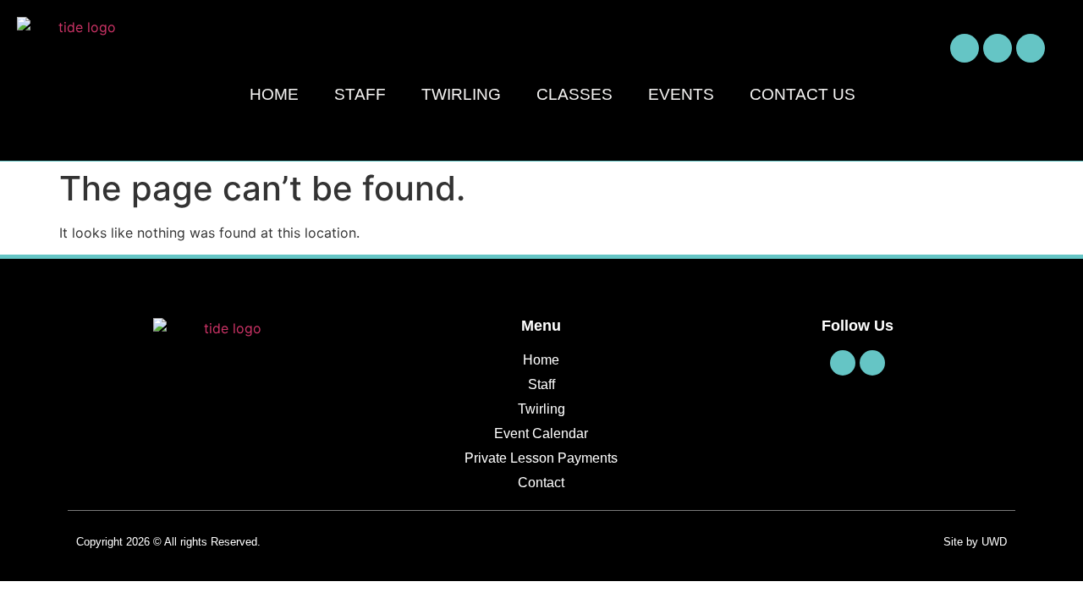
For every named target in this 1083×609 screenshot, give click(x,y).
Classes (574, 94)
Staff (360, 94)
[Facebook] (964, 48)
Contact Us (802, 94)
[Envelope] (1030, 48)
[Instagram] (997, 48)
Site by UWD (975, 541)
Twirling (461, 94)
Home (274, 94)
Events (681, 94)
